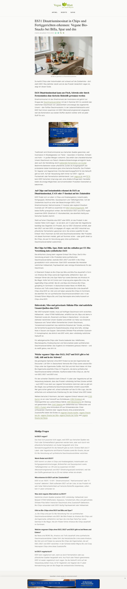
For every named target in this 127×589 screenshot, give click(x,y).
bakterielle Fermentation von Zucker (72, 163)
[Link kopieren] (61, 33)
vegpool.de (78, 176)
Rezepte (64, 12)
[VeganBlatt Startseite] (63, 8)
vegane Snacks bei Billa (50, 415)
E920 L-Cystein (40, 407)
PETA (88, 176)
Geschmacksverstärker (52, 102)
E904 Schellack (76, 399)
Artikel (54, 12)
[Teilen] (63, 33)
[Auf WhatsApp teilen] (55, 33)
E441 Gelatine (57, 404)
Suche (73, 12)
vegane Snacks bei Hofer (68, 415)
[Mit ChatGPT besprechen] (58, 33)
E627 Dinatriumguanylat (75, 208)
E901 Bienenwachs (74, 402)
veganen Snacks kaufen (69, 413)
